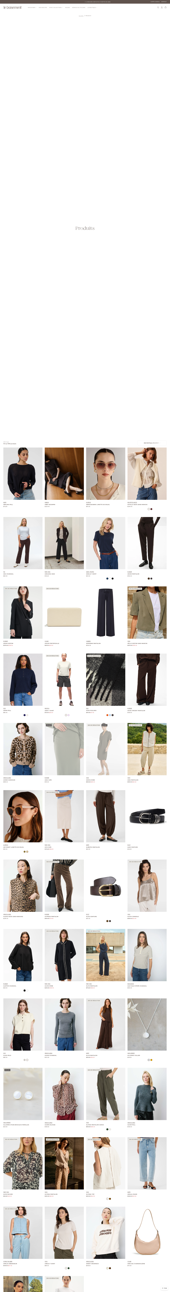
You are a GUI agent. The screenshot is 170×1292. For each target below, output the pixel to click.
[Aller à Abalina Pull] (22, 474)
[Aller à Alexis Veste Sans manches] (22, 886)
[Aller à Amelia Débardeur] (22, 1233)
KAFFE (4, 502)
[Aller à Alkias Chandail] (64, 1024)
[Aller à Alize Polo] (22, 1024)
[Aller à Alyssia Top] (105, 1163)
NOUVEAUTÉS (43, 7)
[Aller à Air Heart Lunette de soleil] (22, 816)
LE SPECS (88, 502)
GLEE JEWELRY (131, 1053)
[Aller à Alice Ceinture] (105, 886)
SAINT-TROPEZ (90, 572)
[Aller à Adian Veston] (22, 612)
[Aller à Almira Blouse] (64, 1094)
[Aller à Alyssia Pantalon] (64, 1163)
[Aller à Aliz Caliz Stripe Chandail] (147, 955)
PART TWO (47, 572)
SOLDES (67, 7)
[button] (158, 7)
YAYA (129, 641)
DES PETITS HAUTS (132, 502)
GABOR (47, 502)
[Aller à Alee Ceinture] (147, 816)
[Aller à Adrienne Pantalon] (105, 612)
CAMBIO (88, 641)
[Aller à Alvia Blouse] (22, 1163)
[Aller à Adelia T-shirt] (105, 543)
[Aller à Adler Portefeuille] (64, 612)
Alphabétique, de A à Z (151, 443)
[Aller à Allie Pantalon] (105, 1024)
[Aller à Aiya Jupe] (64, 816)
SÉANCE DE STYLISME (78, 7)
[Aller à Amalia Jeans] (147, 1163)
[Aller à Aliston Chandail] (22, 955)
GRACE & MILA (7, 778)
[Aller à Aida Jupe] (64, 749)
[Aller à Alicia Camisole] (147, 886)
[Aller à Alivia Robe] (64, 955)
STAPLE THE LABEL (7, 1261)
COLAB (46, 641)
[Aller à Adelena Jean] (64, 543)
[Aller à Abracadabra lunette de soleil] (105, 474)
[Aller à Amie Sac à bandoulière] (147, 1233)
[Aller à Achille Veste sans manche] (147, 474)
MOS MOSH (131, 984)
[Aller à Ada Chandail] (22, 543)
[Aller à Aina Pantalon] (147, 749)
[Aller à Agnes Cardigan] (22, 749)
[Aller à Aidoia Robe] (105, 749)
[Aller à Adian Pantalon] (147, 543)
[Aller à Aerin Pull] (22, 680)
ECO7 (129, 845)
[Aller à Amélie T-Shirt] (64, 1233)
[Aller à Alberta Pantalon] (105, 816)
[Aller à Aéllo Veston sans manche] (147, 612)
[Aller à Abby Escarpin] (64, 474)
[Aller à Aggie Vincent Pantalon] (147, 680)
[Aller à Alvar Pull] (147, 1094)
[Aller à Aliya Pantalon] (105, 955)
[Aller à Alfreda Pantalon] (64, 886)
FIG (4, 572)
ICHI (4, 708)
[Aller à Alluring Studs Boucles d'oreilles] (22, 1094)
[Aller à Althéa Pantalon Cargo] (105, 1094)
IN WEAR (130, 572)
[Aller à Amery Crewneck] (105, 1233)
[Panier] (165, 7)
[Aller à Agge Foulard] (105, 680)
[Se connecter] (162, 7)
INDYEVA (47, 708)
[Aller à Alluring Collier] (147, 1024)
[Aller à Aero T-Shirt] (64, 680)
